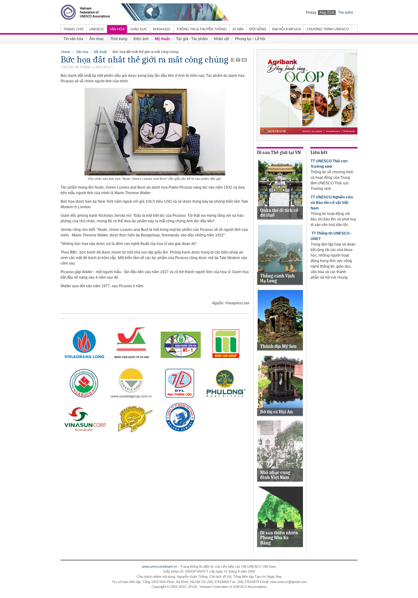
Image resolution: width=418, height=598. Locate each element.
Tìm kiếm (345, 12)
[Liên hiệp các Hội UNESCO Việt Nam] (145, 12)
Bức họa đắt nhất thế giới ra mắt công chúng (144, 59)
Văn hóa (82, 52)
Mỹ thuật (100, 52)
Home (65, 52)
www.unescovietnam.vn (159, 566)
